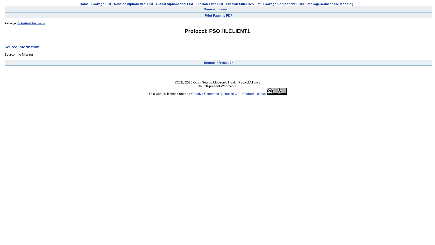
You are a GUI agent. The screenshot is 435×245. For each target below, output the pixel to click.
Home (84, 4)
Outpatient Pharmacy (31, 23)
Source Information (219, 9)
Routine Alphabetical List (133, 4)
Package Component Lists (283, 4)
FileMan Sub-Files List (243, 4)
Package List (101, 4)
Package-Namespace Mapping (330, 4)
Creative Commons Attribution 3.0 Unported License (228, 94)
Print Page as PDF (218, 15)
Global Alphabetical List (174, 4)
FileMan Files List (209, 4)
